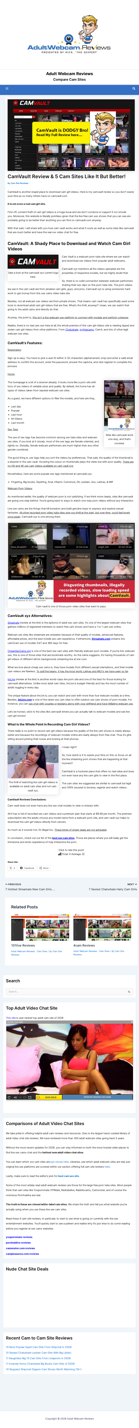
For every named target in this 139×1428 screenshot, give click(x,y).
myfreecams (87, 329)
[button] (134, 88)
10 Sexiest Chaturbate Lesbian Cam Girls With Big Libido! (38, 1352)
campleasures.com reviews (22, 1253)
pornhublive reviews (18, 1242)
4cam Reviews (84, 945)
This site (11, 1017)
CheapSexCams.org (19, 651)
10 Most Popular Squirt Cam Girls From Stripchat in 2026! (39, 1347)
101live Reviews (23, 945)
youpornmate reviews (19, 1237)
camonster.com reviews (20, 1248)
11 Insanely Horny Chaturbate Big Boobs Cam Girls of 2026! (40, 1363)
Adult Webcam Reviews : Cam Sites (29, 951)
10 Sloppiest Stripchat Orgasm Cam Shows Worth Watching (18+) (44, 1369)
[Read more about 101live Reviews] (40, 927)
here (107, 1166)
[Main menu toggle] (7, 88)
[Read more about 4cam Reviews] (102, 927)
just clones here (60, 1161)
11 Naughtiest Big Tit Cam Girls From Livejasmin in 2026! (38, 1358)
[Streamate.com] (69, 1060)
